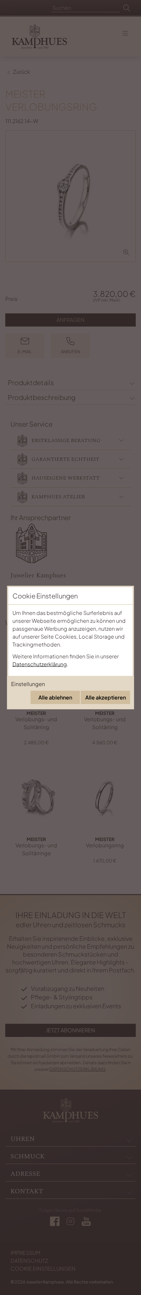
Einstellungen (28, 683)
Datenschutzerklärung (39, 664)
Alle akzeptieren (105, 697)
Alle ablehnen (55, 697)
